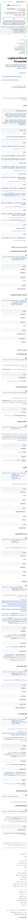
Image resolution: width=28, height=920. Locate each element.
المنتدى (17, 909)
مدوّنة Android (24, 877)
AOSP (26, 36)
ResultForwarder (21, 66)
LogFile (18, 155)
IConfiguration (17, 116)
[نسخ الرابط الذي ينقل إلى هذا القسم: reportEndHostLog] (13, 534)
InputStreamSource (14, 188)
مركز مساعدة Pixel (23, 894)
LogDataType (19, 168)
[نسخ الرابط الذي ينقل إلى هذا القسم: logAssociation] (16, 421)
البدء (14, 23)
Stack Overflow (23, 902)
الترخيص (7, 909)
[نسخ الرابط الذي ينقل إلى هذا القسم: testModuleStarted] (13, 806)
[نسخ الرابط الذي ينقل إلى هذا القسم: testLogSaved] (16, 714)
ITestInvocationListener (18, 115)
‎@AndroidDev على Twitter (21, 875)
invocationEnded (10, 136)
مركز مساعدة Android (23, 891)
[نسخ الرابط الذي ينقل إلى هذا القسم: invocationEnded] (15, 354)
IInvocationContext (15, 146)
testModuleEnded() (16, 818)
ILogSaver (21, 113)
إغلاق (14, 18)
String (15, 634)
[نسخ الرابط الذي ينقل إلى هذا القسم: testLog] (20, 581)
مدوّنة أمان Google (23, 879)
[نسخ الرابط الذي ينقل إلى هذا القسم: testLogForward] (15, 666)
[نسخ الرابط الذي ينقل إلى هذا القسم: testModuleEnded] (14, 791)
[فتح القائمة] (25, 1)
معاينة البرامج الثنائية (23, 860)
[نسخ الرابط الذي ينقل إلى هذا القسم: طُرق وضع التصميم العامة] (10, 247)
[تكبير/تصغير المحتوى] (19, 40)
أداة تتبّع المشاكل (24, 905)
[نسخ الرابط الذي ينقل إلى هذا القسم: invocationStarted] (14, 387)
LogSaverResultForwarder (11, 113)
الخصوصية (24, 912)
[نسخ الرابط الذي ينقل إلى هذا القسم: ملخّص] (21, 105)
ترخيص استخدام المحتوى (18, 843)
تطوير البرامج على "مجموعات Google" (20, 884)
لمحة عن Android (23, 909)
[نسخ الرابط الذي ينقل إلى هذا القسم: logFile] (21, 467)
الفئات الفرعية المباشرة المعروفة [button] (19, 86)
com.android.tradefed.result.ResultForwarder (12, 76)
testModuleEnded (20, 228)
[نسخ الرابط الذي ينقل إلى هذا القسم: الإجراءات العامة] (15, 350)
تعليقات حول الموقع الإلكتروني (15, 912)
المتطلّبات (25, 856)
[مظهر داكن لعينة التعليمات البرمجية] (26, 255)
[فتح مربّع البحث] (12, 1)
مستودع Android (23, 854)
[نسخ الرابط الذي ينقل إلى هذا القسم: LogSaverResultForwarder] (9, 251)
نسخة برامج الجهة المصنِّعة (22, 863)
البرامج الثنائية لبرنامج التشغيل (22, 865)
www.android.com (23, 898)
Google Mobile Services (22, 900)
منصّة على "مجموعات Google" (21, 881)
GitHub (25, 867)
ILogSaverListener (22, 68)
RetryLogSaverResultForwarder (19, 87)
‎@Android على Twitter (22, 873)
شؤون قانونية (12, 909)
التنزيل (26, 858)
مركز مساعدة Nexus (23, 896)
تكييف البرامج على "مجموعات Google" (20, 886)
